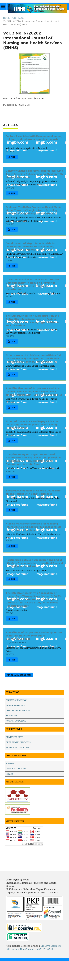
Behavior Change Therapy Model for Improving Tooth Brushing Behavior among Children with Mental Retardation (34, 174)
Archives (17, 18)
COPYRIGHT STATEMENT (19, 710)
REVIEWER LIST (14, 737)
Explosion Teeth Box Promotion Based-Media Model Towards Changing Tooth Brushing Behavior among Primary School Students (33, 210)
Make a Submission (19, 675)
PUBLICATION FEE (15, 705)
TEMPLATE (11, 715)
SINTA (9, 773)
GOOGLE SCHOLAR (16, 768)
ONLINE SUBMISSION (16, 700)
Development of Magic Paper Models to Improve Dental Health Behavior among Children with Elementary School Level (30, 246)
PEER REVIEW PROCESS (18, 742)
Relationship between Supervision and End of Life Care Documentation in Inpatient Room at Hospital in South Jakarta (34, 563)
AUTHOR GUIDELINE (16, 721)
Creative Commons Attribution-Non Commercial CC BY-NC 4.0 (33, 947)
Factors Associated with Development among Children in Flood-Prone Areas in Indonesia (34, 140)
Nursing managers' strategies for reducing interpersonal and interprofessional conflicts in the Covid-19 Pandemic (33, 527)
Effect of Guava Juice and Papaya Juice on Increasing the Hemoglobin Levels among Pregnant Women (32, 424)
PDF (13, 157)
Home (6, 18)
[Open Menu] (3, 6)
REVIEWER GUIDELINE (18, 747)
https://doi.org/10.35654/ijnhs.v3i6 (26, 98)
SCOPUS (10, 763)
